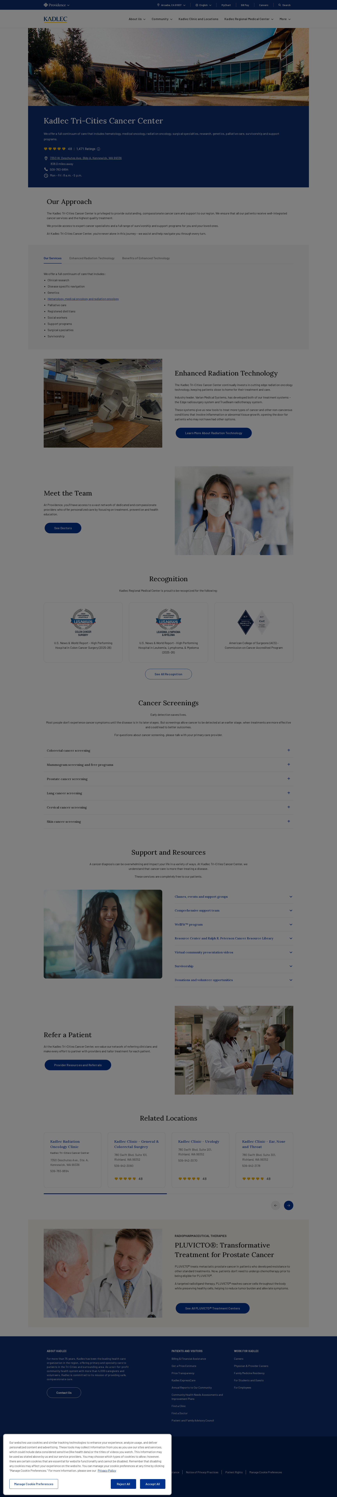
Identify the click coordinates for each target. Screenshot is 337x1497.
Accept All (152, 1484)
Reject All (123, 1484)
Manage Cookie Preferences (33, 1484)
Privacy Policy (107, 1470)
